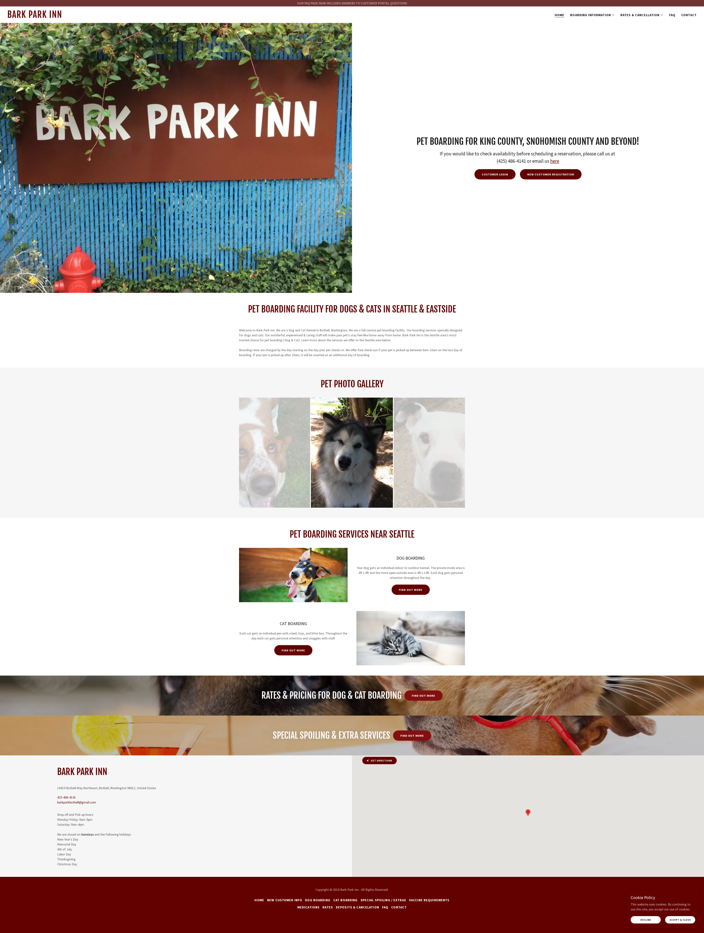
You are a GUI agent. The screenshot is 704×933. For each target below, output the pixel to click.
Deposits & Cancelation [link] (357, 907)
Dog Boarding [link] (317, 900)
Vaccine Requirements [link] (429, 900)
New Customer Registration (550, 174)
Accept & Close (680, 919)
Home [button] (259, 900)
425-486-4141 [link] (66, 797)
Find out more (410, 590)
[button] (592, 15)
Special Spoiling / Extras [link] (383, 900)
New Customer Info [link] (284, 900)
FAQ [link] (672, 15)
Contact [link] (689, 15)
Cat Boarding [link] (345, 900)
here (554, 161)
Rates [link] (327, 907)
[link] (128, 16)
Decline (645, 919)
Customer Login (495, 174)
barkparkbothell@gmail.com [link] (76, 802)
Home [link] (559, 15)
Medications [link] (308, 907)
